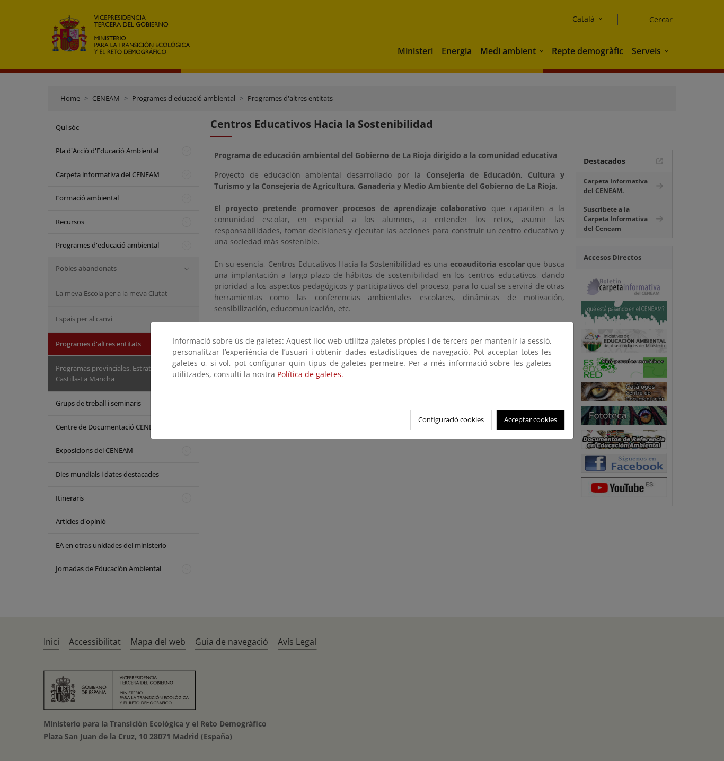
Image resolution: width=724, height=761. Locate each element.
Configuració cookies (451, 419)
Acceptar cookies (530, 419)
